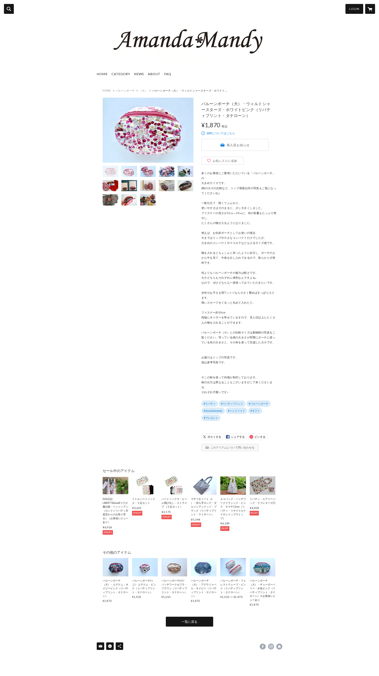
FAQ (167, 74)
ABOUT (154, 74)
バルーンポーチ (125, 90)
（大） (143, 90)
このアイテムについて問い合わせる (232, 447)
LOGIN (354, 8)
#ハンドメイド (236, 410)
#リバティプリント (232, 403)
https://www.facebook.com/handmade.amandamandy (263, 647)
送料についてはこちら (220, 133)
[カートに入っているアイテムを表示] (370, 9)
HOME (102, 74)
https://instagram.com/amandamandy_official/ (271, 647)
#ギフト (255, 410)
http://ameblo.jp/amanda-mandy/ (279, 647)
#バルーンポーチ (258, 403)
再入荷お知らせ (238, 145)
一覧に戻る (189, 621)
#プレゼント (211, 417)
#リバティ (210, 403)
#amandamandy (213, 410)
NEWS (139, 74)
